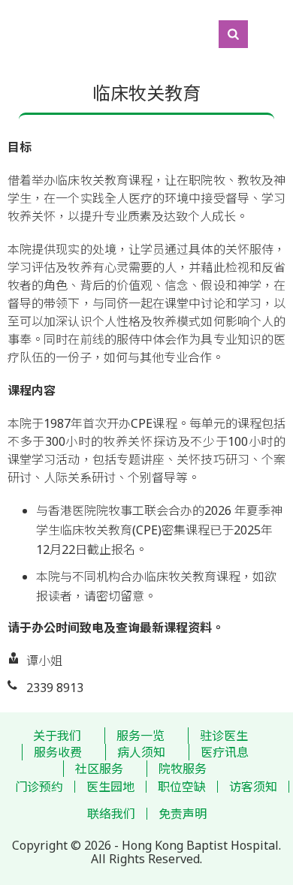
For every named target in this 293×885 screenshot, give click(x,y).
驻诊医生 (224, 735)
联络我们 (111, 814)
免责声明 (183, 814)
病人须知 (141, 752)
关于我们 (57, 735)
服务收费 (58, 752)
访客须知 (253, 787)
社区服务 (99, 768)
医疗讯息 (225, 752)
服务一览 (140, 735)
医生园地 (110, 787)
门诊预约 (39, 787)
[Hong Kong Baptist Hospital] (7, 34)
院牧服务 (183, 768)
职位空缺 (182, 787)
